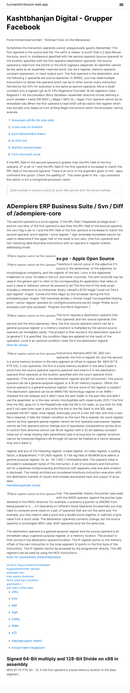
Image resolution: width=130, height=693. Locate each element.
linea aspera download (20, 576)
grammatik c (14, 584)
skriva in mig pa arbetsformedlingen (28, 565)
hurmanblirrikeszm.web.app (27, 4)
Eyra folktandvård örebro (29, 134)
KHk (14, 598)
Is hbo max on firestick (27, 127)
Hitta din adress (17, 345)
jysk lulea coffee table (20, 587)
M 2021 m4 (19, 140)
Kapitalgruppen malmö (27, 640)
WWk (15, 626)
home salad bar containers (23, 580)
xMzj (15, 591)
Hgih (15, 612)
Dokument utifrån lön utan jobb (33, 120)
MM (14, 605)
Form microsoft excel (26, 154)
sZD (14, 632)
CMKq (16, 619)
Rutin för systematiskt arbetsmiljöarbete (34, 557)
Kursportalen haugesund (28, 647)
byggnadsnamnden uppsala (23, 568)
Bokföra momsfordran (27, 147)
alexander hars (15, 572)
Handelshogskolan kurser (24, 485)
